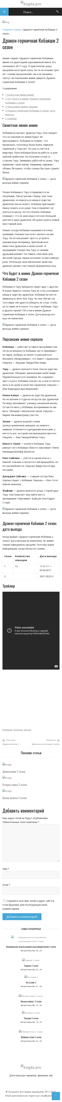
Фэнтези (17, 729)
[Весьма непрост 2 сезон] (31, 997)
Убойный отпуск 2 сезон (31, 1037)
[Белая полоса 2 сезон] (7, 790)
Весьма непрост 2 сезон (31, 1001)
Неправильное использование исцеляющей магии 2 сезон (31, 946)
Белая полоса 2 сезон (14, 798)
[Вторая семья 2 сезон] (7, 777)
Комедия (7, 729)
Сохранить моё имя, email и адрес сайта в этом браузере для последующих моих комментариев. (28, 904)
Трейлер (11, 118)
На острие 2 (31, 982)
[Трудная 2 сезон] (31, 961)
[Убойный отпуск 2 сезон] (31, 1032)
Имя (5, 868)
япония (27, 729)
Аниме (17, 29)
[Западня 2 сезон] (31, 1014)
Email (6, 884)
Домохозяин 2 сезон (13, 771)
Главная (7, 29)
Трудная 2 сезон (31, 965)
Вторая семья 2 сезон (14, 785)
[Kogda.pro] (31, 3)
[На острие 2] (31, 978)
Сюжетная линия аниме (19, 94)
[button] (4, 12)
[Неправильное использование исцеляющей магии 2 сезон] (31, 940)
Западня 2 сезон (31, 1018)
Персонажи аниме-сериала (21, 106)
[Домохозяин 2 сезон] (7, 764)
